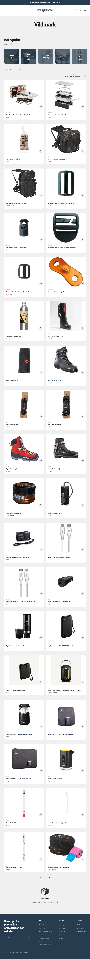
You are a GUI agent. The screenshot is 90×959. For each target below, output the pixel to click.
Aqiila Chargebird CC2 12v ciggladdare (59, 601)
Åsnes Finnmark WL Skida (14, 867)
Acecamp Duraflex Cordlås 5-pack (16, 247)
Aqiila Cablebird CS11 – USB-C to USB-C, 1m (61, 557)
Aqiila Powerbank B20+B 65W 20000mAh (60, 646)
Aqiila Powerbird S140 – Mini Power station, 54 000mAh (65, 690)
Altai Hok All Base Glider (13, 513)
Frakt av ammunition (45, 944)
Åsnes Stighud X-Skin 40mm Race (58, 867)
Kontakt (41, 925)
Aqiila (49, 510)
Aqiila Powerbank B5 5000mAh (15, 690)
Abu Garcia (8, 112)
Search (41, 941)
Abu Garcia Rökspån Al (13, 159)
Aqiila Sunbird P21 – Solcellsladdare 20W (60, 734)
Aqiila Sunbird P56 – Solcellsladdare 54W (18, 778)
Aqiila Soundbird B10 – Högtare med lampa (19, 734)
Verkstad (80, 925)
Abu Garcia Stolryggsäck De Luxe (16, 203)
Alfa (7, 333)
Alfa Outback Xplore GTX (55, 336)
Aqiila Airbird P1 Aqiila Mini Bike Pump (17, 557)
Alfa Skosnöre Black (12, 424)
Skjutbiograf (81, 928)
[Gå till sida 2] (49, 877)
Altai (7, 510)
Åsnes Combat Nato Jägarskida (57, 823)
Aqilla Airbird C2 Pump (55, 778)
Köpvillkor (42, 928)
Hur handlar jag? (44, 938)
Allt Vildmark (13, 69)
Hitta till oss (63, 928)
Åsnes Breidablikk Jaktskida (15, 823)
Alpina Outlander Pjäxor (55, 469)
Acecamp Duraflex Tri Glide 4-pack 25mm (19, 292)
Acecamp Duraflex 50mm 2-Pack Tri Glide (61, 203)
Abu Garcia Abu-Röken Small (57, 115)
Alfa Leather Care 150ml (13, 336)
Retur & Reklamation (45, 931)
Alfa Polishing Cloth (12, 380)
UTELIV (6, 69)
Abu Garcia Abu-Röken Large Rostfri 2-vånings (20, 115)
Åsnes (7, 820)
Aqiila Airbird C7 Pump (55, 513)
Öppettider (62, 931)
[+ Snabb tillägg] (41, 106)
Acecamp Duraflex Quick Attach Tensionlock (62, 247)
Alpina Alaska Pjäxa (12, 469)
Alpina (7, 466)
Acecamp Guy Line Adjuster (56, 292)
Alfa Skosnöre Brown (54, 424)
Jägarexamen (81, 931)
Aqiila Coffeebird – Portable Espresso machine (20, 646)
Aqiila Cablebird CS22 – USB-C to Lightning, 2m (20, 601)
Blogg (61, 938)
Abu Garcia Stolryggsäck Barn (57, 159)
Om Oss (61, 935)
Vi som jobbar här (64, 925)
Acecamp (50, 201)
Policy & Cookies (44, 935)
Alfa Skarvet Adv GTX (54, 380)
